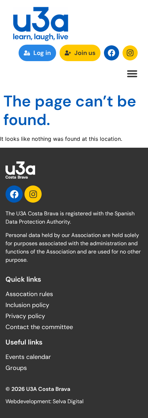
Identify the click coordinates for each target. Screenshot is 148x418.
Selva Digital (68, 401)
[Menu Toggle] (132, 73)
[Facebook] (111, 52)
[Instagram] (130, 52)
